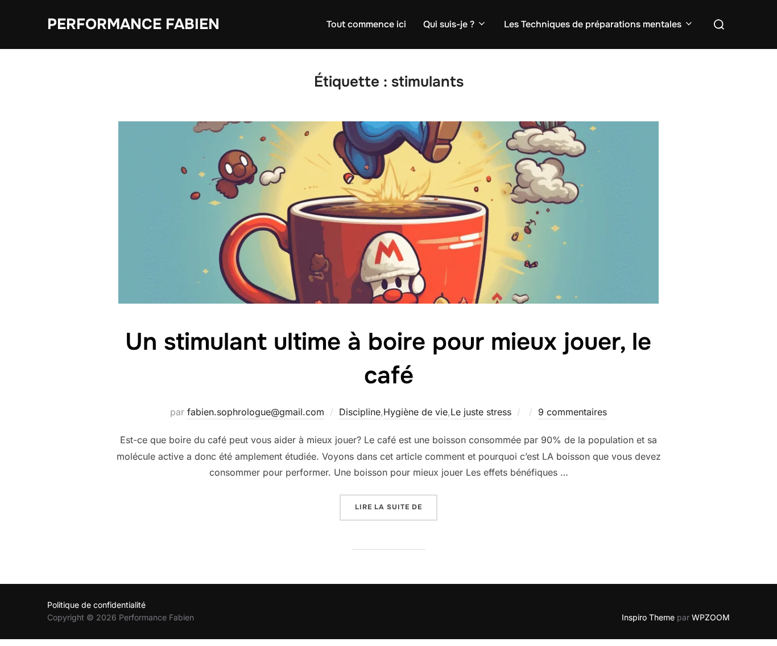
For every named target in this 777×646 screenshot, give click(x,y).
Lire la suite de (396, 507)
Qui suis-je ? (448, 24)
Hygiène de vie (415, 412)
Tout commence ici (366, 24)
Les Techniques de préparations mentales (592, 24)
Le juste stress (481, 412)
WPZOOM (711, 617)
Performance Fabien (133, 24)
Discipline (360, 412)
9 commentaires (572, 412)
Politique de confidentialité (96, 605)
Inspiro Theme (648, 617)
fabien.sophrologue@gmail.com (255, 412)
